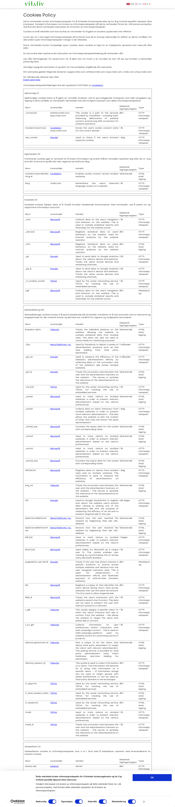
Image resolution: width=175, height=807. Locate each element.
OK (152, 777)
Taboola (54, 330)
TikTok (53, 281)
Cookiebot (97, 85)
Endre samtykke (31, 80)
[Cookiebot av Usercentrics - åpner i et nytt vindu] (18, 802)
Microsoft (55, 220)
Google (54, 138)
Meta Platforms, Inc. (60, 345)
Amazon (54, 766)
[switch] (79, 801)
